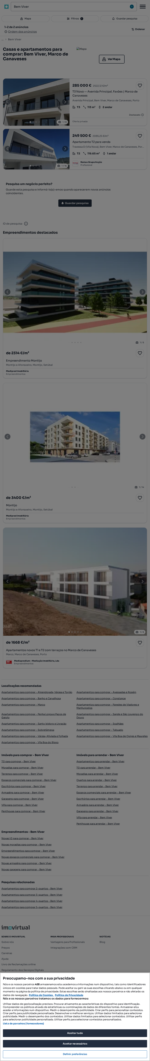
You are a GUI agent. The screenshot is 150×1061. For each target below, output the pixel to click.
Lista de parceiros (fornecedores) (23, 1023)
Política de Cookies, (41, 995)
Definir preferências (75, 1054)
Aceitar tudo (75, 1033)
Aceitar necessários (75, 1043)
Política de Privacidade (69, 995)
